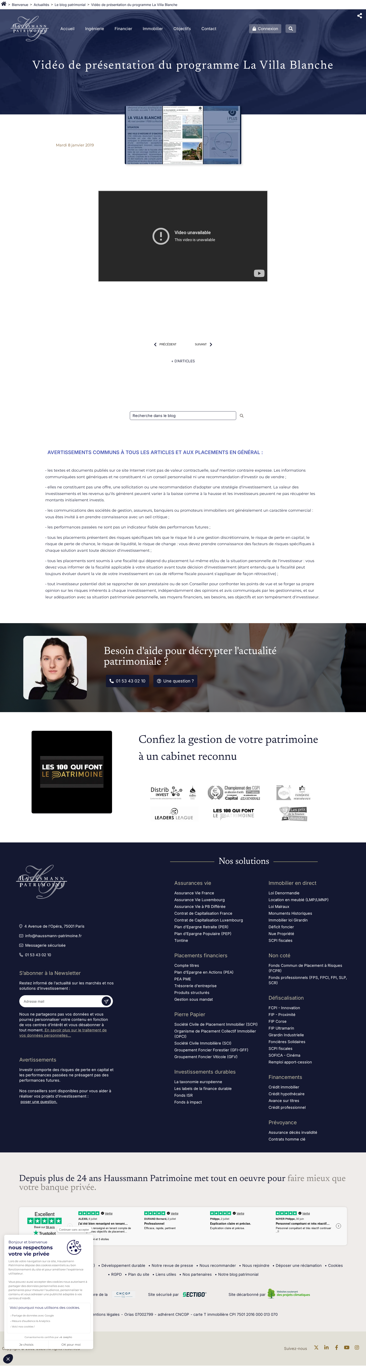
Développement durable (121, 1265)
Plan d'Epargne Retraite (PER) (201, 927)
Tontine (181, 940)
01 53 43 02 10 (131, 681)
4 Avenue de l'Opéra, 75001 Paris (54, 926)
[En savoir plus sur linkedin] (327, 1348)
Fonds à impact (188, 1102)
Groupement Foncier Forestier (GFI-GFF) (211, 1050)
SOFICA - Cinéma (284, 1055)
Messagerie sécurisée (45, 945)
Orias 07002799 (138, 1314)
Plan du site (137, 1274)
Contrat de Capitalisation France (203, 913)
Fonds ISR (183, 1095)
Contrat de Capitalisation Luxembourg (208, 920)
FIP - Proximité (282, 1014)
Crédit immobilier (284, 1087)
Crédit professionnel (287, 1107)
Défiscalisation (286, 998)
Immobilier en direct (292, 883)
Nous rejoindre (254, 1265)
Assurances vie (192, 883)
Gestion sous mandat (193, 999)
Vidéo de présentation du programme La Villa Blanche (134, 5)
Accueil (67, 28)
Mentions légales (104, 1314)
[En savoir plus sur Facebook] (337, 1348)
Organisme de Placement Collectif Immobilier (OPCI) (215, 1034)
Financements (285, 1077)
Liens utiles (164, 1274)
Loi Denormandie (284, 893)
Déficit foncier (281, 927)
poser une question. (39, 1101)
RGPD (115, 1274)
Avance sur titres (284, 1100)
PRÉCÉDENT (167, 344)
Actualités (41, 5)
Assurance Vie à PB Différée (200, 906)
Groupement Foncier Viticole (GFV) (206, 1057)
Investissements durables (205, 1072)
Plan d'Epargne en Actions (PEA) (204, 972)
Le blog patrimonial (70, 5)
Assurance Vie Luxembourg (199, 900)
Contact (208, 28)
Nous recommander (216, 1265)
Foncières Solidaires (287, 1041)
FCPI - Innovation (284, 1008)
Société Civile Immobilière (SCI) (203, 1043)
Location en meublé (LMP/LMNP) (299, 900)
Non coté (279, 955)
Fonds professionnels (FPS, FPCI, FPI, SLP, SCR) (308, 980)
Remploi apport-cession (290, 1062)
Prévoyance (283, 1122)
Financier (123, 28)
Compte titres (186, 965)
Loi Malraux (279, 906)
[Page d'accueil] (3, 4)
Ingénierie (94, 28)
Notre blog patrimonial (236, 1274)
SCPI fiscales (281, 940)
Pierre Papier (189, 1014)
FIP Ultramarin (281, 1028)
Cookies (334, 1265)
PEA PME (182, 979)
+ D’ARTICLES (183, 361)
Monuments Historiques (290, 913)
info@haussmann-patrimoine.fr (53, 936)
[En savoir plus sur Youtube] (348, 1348)
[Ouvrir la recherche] (291, 28)
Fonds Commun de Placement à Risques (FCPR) (305, 968)
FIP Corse (278, 1021)
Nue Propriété (281, 933)
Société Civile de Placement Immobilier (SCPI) (216, 1024)
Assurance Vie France (194, 893)
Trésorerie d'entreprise (195, 986)
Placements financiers (200, 955)
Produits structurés (191, 992)
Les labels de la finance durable (203, 1088)
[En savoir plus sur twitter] (317, 1348)
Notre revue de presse (170, 1265)
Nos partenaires (195, 1274)
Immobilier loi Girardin (288, 920)
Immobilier (153, 28)
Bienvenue (20, 5)
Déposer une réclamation (297, 1265)
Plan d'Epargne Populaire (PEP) (203, 933)
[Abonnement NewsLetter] (106, 1001)
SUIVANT (201, 344)
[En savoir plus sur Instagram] (358, 1348)
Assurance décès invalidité (293, 1132)
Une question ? (178, 681)
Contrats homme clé (287, 1139)
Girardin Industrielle (286, 1035)
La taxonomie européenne (198, 1082)
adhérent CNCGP (173, 1314)
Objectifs (182, 28)
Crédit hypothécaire (287, 1094)
